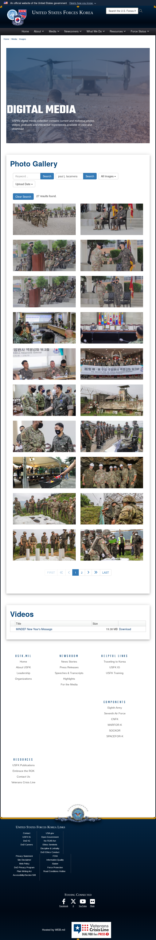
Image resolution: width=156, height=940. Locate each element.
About (37, 31)
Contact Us (23, 776)
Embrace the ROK (23, 770)
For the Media (69, 684)
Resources (116, 31)
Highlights (69, 678)
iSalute (55, 863)
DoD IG (26, 841)
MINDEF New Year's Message (34, 629)
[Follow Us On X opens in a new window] (73, 902)
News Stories (69, 661)
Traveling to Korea (115, 661)
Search (47, 176)
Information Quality (55, 860)
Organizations (23, 678)
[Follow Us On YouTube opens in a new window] (83, 902)
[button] (83, 3)
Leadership (23, 673)
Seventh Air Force (115, 713)
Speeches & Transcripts (69, 673)
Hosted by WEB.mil (53, 929)
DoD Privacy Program (24, 867)
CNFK (114, 719)
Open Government (50, 837)
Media (52, 31)
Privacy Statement (24, 856)
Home (25, 31)
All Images (107, 176)
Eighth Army (114, 707)
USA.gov (50, 833)
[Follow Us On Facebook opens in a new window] (63, 902)
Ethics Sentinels (50, 844)
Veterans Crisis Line (23, 782)
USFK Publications (23, 765)
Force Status (138, 31)
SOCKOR (114, 730)
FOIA (55, 856)
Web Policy (24, 863)
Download (125, 629)
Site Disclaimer (24, 860)
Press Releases (69, 667)
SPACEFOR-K (114, 736)
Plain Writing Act (24, 871)
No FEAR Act (50, 841)
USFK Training (114, 673)
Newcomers (71, 31)
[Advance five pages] (96, 572)
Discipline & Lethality (50, 848)
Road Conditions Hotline (54, 871)
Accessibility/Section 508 (24, 875)
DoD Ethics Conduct (50, 852)
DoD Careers (27, 844)
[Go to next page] (88, 572)
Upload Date (23, 184)
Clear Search (23, 196)
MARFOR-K (115, 724)
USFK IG (114, 667)
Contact (26, 833)
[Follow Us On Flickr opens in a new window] (92, 902)
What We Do (94, 31)
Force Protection (55, 867)
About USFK (23, 667)
